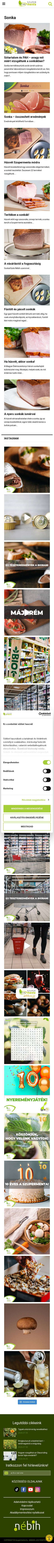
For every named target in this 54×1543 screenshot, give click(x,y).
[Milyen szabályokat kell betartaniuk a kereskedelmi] (27, 708)
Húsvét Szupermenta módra (22, 162)
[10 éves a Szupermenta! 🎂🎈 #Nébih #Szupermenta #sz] (27, 1184)
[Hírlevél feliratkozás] (27, 1473)
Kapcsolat (27, 1505)
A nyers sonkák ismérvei (19, 414)
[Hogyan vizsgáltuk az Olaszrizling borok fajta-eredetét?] (10, 1455)
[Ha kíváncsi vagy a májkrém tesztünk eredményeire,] (27, 517)
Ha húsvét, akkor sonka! (19, 361)
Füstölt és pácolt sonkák (19, 309)
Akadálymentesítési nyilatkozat (27, 1512)
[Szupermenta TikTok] (17, 1491)
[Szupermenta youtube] (30, 1491)
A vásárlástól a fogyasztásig (22, 263)
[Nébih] (27, 1525)
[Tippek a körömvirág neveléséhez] (10, 1432)
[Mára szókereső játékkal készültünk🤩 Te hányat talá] (27, 1041)
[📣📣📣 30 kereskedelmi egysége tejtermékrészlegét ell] (27, 898)
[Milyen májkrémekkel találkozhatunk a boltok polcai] (27, 470)
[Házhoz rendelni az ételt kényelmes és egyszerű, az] (27, 1279)
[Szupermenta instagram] (37, 1491)
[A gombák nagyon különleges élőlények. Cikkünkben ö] (27, 1326)
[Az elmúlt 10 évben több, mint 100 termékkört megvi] (27, 993)
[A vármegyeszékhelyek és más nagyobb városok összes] (27, 850)
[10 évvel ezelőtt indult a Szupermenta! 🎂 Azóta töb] (27, 1136)
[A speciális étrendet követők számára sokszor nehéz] (27, 660)
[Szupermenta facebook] (23, 1491)
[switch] (47, 771)
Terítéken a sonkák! (16, 214)
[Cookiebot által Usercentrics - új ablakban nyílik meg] (39, 714)
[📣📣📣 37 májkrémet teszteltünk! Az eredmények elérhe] (27, 565)
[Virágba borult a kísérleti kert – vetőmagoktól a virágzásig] (10, 1444)
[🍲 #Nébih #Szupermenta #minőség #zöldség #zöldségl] (27, 1231)
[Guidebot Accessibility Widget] (49, 1538)
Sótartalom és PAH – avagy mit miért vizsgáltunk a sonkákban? (24, 59)
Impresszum (27, 1509)
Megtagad (27, 826)
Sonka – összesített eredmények (25, 116)
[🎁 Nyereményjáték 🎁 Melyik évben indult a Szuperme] (27, 1088)
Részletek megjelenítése (33, 800)
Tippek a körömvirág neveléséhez (32, 1429)
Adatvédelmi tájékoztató (27, 1501)
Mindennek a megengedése (27, 808)
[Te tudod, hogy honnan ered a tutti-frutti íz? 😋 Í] (27, 1374)
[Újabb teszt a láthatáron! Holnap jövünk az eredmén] (27, 612)
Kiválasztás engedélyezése (27, 817)
